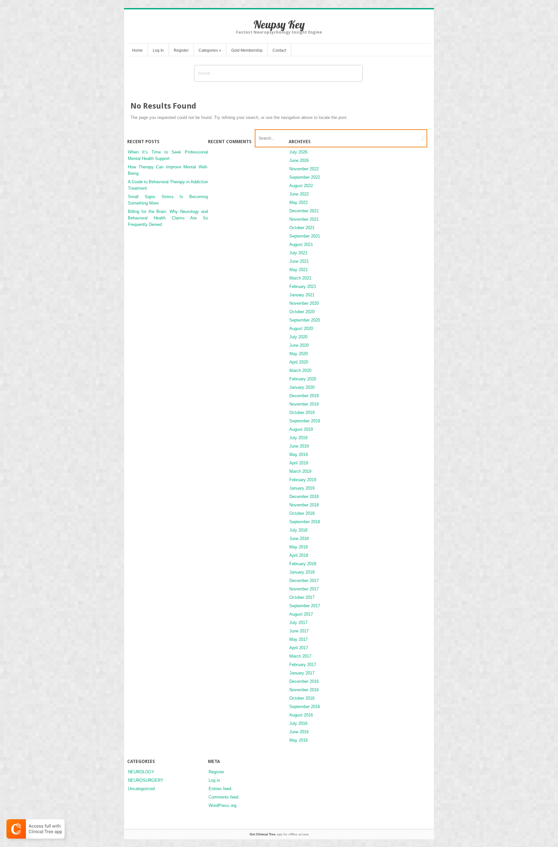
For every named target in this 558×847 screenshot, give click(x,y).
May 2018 (298, 547)
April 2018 (298, 555)
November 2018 (304, 505)
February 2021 (302, 286)
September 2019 (304, 420)
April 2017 (298, 647)
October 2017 (302, 597)
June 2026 (299, 160)
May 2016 (298, 740)
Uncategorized (141, 788)
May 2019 (298, 454)
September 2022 (304, 177)
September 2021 (304, 236)
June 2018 (299, 538)
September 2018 (304, 521)
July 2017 (298, 622)
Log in (214, 780)
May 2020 (298, 353)
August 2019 (301, 429)
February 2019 (302, 479)
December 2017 (304, 580)
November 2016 (304, 689)
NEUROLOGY (141, 771)
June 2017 (299, 631)
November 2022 (304, 168)
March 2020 (300, 370)
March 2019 (300, 471)
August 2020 (301, 328)
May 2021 (298, 269)
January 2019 (302, 488)
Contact (279, 50)
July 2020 (298, 336)
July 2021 (298, 252)
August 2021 (301, 244)
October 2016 (302, 698)
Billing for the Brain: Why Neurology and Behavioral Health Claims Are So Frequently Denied (168, 218)
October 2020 (302, 311)
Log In (158, 50)
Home (137, 50)
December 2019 (304, 395)
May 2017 (298, 639)
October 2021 (302, 227)
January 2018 (302, 572)
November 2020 (304, 303)
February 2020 (302, 378)
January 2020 (302, 387)
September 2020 (304, 320)
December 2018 (304, 496)
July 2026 (298, 152)
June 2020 (299, 345)
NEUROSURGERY (145, 780)
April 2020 (298, 362)
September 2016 (304, 706)
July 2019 (298, 437)
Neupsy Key (279, 24)
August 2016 (301, 715)
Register (181, 50)
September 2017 (304, 605)
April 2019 (298, 463)
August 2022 (301, 185)
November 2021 (304, 219)
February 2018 (302, 563)
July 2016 (298, 723)
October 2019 (302, 412)
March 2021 (300, 278)
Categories (210, 50)
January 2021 (302, 294)
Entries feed (220, 788)
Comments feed (223, 797)
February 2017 (302, 664)
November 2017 (304, 589)
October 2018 (302, 513)
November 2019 (304, 404)
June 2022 (299, 194)
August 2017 (301, 614)
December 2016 (304, 681)
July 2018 (298, 530)
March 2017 (300, 656)
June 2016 (299, 731)
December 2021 (304, 210)
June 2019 (299, 446)
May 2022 (298, 202)
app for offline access (279, 834)
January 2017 (302, 673)
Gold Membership (247, 50)
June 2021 (299, 261)
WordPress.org (222, 805)
